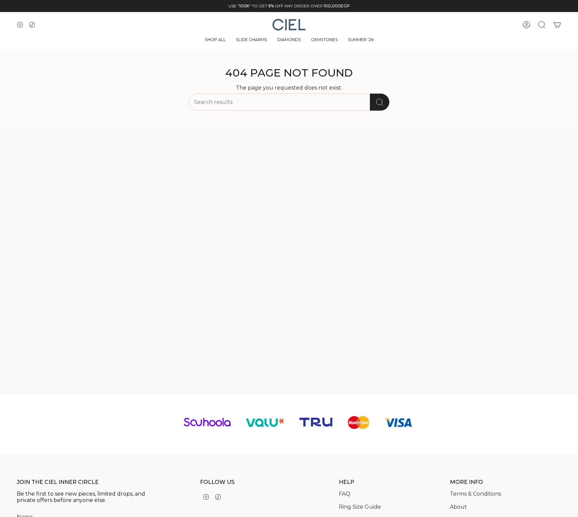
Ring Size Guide (360, 507)
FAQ (344, 494)
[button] (215, 40)
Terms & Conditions (475, 494)
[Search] (379, 102)
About (458, 507)
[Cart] (557, 24)
